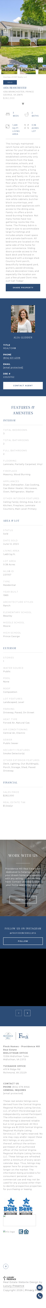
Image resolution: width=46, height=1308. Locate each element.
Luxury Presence (13, 1286)
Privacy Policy (34, 1290)
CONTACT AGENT (23, 385)
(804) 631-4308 (11, 358)
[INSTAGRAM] (5, 1266)
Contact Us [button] (23, 900)
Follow (23, 941)
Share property (23, 287)
